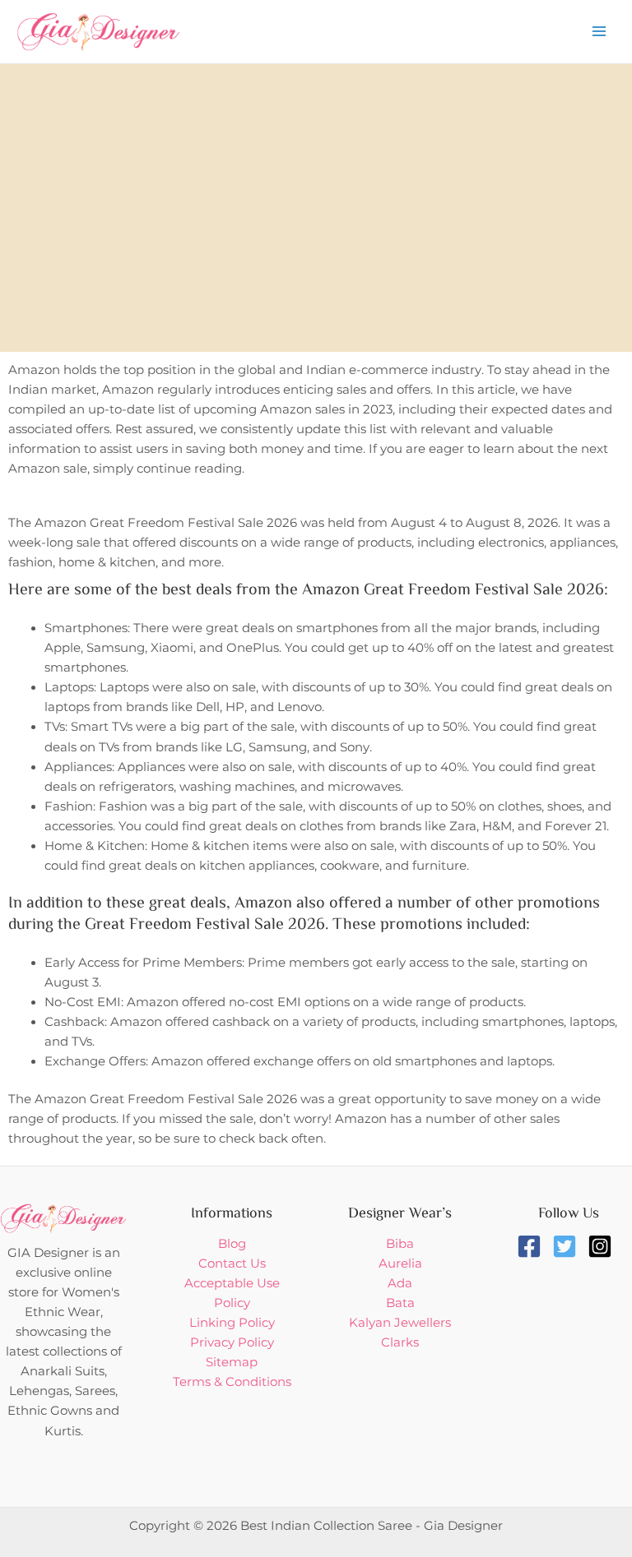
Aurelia (400, 1263)
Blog (232, 1243)
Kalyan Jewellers (400, 1322)
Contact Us (232, 1263)
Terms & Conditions (232, 1382)
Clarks (400, 1342)
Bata (400, 1303)
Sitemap (232, 1362)
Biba (400, 1243)
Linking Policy (232, 1322)
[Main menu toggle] (599, 31)
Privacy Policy (232, 1342)
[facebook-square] (533, 1246)
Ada (400, 1283)
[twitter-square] (568, 1246)
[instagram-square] (604, 1246)
